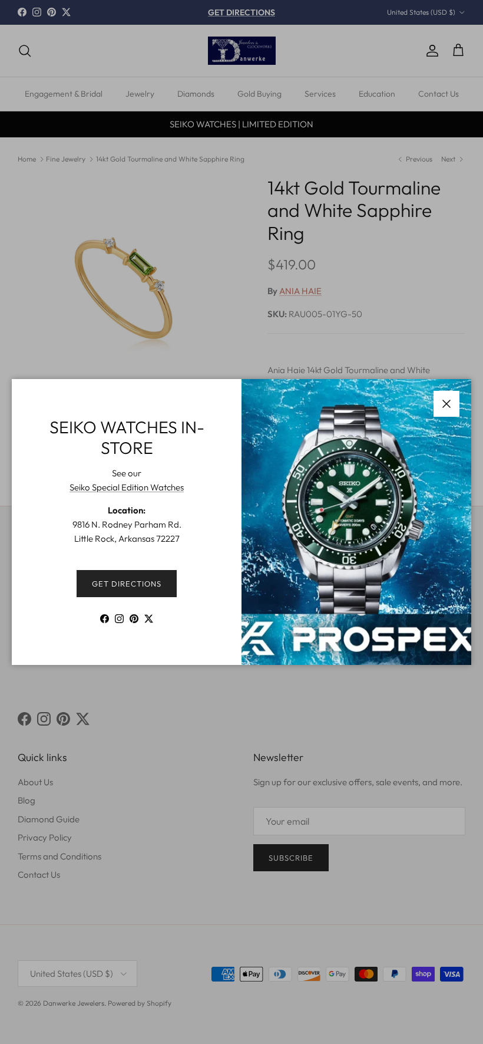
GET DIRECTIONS (127, 583)
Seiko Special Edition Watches (127, 487)
